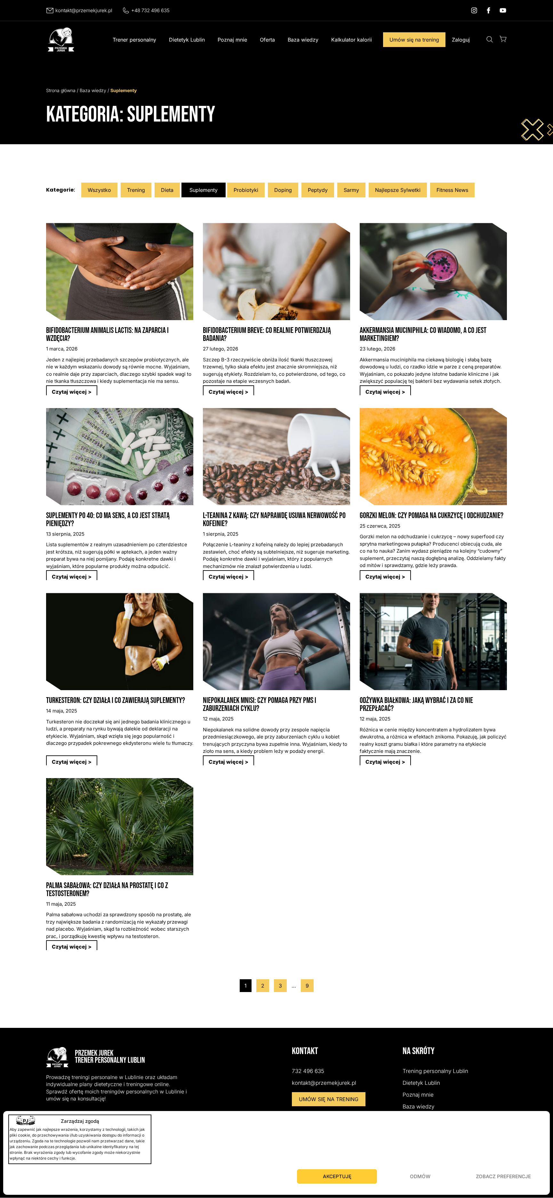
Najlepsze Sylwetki (398, 190)
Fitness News (452, 190)
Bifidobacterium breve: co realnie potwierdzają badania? (267, 334)
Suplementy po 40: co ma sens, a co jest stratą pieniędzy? (108, 520)
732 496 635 (308, 1071)
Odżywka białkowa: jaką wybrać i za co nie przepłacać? (416, 704)
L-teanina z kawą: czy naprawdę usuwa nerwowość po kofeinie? (274, 520)
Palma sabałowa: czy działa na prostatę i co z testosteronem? (107, 890)
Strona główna (61, 90)
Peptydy (318, 190)
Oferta (267, 39)
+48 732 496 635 (150, 10)
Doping (283, 190)
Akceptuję (337, 1176)
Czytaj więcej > (72, 392)
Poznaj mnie (232, 39)
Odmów (420, 1176)
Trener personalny (134, 39)
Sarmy (351, 190)
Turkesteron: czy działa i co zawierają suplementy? (115, 700)
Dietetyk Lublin (187, 39)
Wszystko (99, 190)
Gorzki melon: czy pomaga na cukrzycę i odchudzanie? (431, 516)
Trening (136, 190)
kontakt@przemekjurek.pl (83, 10)
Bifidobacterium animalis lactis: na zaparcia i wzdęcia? (107, 334)
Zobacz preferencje (503, 1176)
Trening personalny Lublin (435, 1071)
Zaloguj (461, 39)
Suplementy (203, 190)
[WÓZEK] (503, 39)
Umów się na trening (414, 39)
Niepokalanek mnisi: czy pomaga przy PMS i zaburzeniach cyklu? (259, 704)
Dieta (167, 190)
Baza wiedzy (303, 39)
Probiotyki (246, 190)
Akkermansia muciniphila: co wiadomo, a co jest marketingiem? (423, 334)
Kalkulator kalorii (351, 39)
